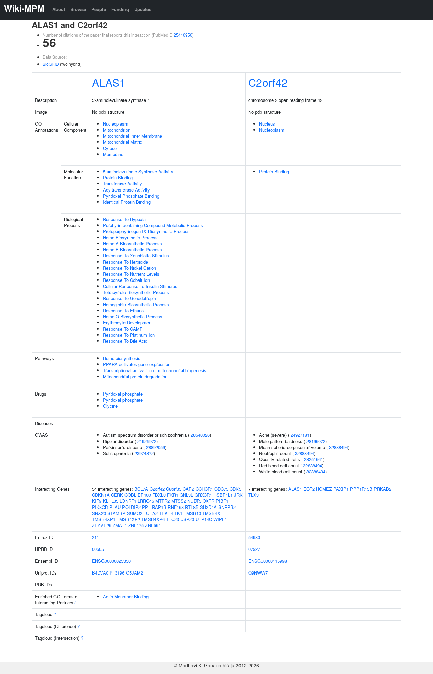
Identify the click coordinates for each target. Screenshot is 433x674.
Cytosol (110, 148)
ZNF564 (153, 525)
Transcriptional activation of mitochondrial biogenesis (154, 370)
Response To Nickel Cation (129, 268)
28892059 (155, 447)
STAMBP (116, 513)
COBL (130, 495)
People (98, 9)
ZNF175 (136, 525)
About (58, 9)
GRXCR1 (203, 495)
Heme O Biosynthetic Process (132, 316)
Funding (120, 9)
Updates (142, 9)
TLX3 (253, 495)
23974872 (144, 453)
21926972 (146, 441)
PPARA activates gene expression (136, 364)
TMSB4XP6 (153, 519)
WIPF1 (220, 519)
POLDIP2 (131, 507)
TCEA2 (151, 513)
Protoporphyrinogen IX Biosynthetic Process (146, 231)
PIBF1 (222, 501)
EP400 (144, 495)
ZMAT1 (120, 525)
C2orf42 (268, 82)
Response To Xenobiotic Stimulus (136, 255)
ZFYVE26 (101, 525)
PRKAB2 (382, 489)
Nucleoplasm (115, 123)
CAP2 (188, 489)
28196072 (315, 441)
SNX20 (99, 513)
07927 (254, 549)
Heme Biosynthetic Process (130, 237)
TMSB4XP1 (103, 519)
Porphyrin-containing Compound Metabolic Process (153, 225)
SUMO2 (134, 513)
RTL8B (192, 507)
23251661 (313, 459)
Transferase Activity (122, 183)
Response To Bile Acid (125, 341)
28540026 (200, 435)
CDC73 (221, 489)
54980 (254, 537)
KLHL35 (110, 501)
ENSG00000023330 (111, 561)
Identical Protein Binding (127, 202)
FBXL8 (159, 495)
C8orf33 (173, 489)
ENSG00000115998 (267, 561)
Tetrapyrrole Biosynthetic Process (136, 292)
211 (95, 537)
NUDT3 (194, 501)
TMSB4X (211, 513)
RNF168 (176, 507)
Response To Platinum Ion (129, 335)
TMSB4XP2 (128, 519)
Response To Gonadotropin (129, 298)
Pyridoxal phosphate (123, 393)
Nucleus (267, 123)
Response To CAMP (123, 328)
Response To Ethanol (124, 310)
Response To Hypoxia (124, 219)
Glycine (110, 406)
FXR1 (172, 495)
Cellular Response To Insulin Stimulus (140, 286)
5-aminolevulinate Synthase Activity (138, 171)
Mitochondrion (116, 130)
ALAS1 (109, 82)
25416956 (183, 35)
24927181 (300, 435)
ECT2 (309, 489)
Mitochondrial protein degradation (135, 376)
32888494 (338, 447)
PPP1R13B (361, 489)
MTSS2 (178, 501)
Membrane (113, 154)
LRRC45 (146, 501)
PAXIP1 (341, 489)
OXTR (208, 501)
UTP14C (204, 519)
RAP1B (159, 507)
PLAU (115, 507)
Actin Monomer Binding (126, 596)
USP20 (187, 519)
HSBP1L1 (223, 495)
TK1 (178, 513)
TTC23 (172, 519)
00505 (98, 549)
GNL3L (186, 495)
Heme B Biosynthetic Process (132, 249)
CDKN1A (101, 495)
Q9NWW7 (258, 572)
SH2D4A (208, 507)
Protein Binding (118, 177)
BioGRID (51, 64)
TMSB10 (192, 513)
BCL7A (141, 489)
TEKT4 (166, 513)
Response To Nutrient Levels (131, 274)
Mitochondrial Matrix (122, 142)
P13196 (117, 572)
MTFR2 (162, 501)
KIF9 (96, 501)
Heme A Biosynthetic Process (132, 243)
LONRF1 (128, 501)
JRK (238, 495)
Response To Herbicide (125, 262)
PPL (146, 507)
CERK (117, 495)
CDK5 (235, 489)
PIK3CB (100, 507)
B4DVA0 (100, 572)
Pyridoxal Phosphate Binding (131, 196)
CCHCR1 (204, 489)
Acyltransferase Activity (126, 189)
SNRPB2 (227, 507)
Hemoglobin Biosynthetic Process (136, 304)
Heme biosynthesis (121, 358)
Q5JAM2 (134, 572)
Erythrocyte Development (128, 322)
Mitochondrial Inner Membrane (132, 136)
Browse (78, 9)
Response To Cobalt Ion (126, 280)
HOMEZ (324, 489)
